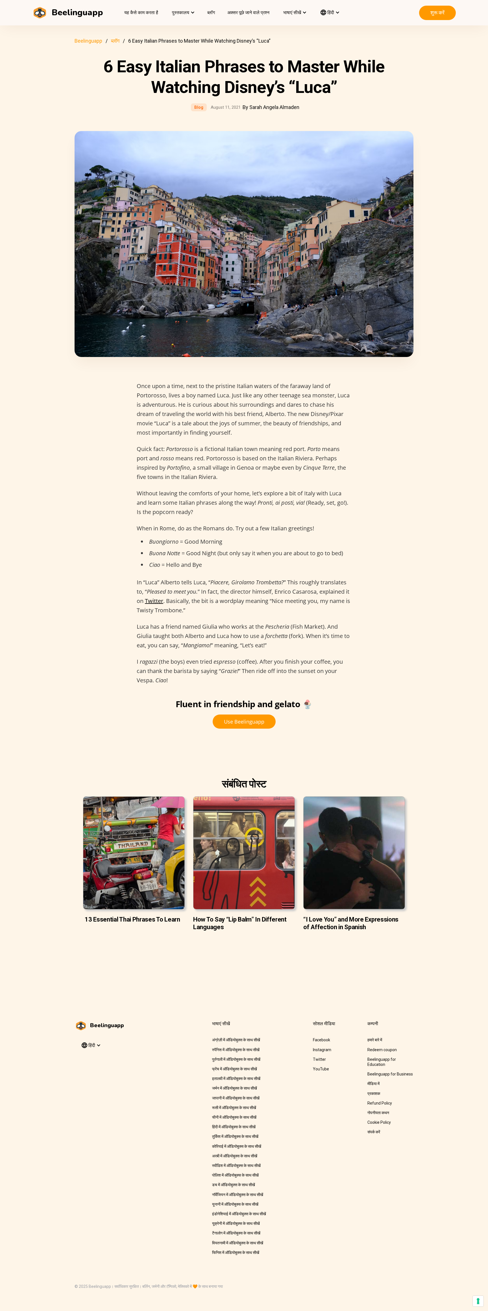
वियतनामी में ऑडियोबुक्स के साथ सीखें (237, 1243)
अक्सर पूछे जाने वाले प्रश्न (248, 12)
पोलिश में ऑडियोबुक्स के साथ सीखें (235, 1175)
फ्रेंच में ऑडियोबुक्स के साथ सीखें (234, 1069)
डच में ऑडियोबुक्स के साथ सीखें (233, 1184)
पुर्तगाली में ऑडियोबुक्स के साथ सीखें (236, 1059)
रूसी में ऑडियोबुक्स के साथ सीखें (234, 1107)
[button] (183, 12)
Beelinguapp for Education (381, 1062)
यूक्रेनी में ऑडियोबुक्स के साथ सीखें (236, 1223)
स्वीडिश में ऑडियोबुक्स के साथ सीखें (236, 1165)
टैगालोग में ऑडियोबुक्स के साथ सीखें (236, 1233)
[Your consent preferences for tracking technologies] (478, 1301)
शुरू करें (437, 13)
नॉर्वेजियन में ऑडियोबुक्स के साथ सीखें (237, 1194)
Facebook (321, 1040)
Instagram (322, 1050)
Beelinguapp (88, 41)
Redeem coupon (382, 1050)
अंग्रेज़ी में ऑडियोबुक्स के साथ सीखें (236, 1040)
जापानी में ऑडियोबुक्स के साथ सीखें (236, 1098)
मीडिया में (373, 1083)
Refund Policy (379, 1103)
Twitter (154, 601)
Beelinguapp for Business (390, 1074)
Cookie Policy (379, 1122)
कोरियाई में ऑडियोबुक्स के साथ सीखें (236, 1146)
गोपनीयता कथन (378, 1112)
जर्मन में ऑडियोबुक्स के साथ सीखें (234, 1088)
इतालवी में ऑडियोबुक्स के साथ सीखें (236, 1078)
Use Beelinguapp (244, 721)
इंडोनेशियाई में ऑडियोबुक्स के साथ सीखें (239, 1214)
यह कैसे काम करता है (141, 12)
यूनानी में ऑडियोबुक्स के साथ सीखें (235, 1204)
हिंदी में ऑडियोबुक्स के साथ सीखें (234, 1127)
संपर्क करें (373, 1132)
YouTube (321, 1069)
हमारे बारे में (374, 1040)
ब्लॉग (211, 12)
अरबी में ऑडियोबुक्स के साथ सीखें (234, 1156)
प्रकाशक (373, 1093)
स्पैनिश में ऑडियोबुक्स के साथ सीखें (236, 1050)
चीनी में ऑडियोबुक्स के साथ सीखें (234, 1117)
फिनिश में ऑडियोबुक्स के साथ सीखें (235, 1252)
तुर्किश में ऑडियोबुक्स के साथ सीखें (235, 1136)
